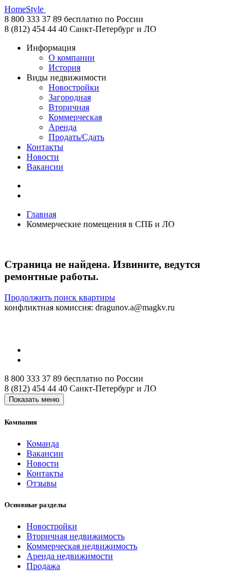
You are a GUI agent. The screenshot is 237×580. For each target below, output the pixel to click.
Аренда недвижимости (69, 556)
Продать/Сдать (76, 137)
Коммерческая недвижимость (81, 546)
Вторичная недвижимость (75, 536)
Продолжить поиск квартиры (59, 297)
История (64, 67)
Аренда (63, 127)
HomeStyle (25, 9)
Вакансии (44, 166)
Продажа (43, 566)
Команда (42, 443)
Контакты (44, 147)
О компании (72, 57)
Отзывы (41, 483)
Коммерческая (75, 117)
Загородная (70, 97)
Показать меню (34, 399)
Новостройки (74, 87)
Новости (42, 157)
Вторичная (69, 107)
